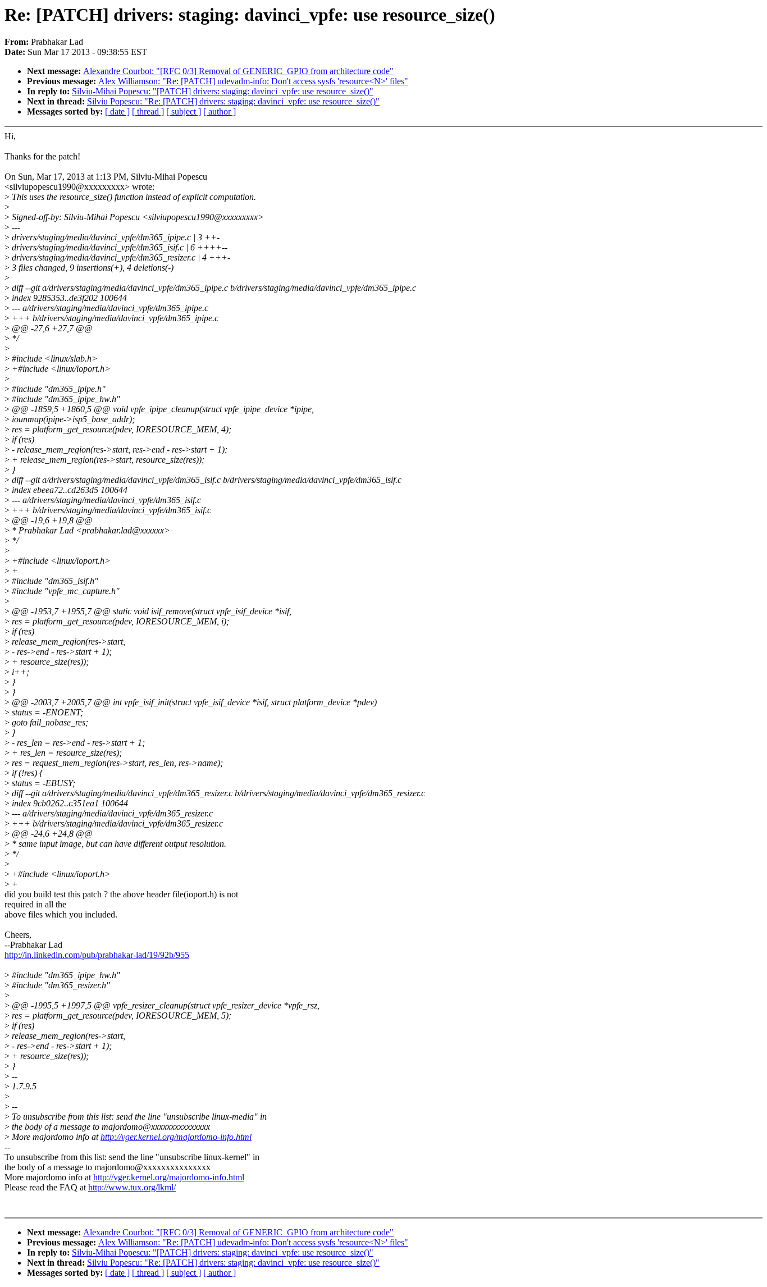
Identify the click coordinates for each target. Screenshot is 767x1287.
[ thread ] (148, 111)
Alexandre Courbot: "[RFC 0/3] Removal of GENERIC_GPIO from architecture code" (238, 71)
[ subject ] (183, 111)
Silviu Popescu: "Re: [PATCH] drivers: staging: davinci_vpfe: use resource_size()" (233, 101)
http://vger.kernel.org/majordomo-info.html (176, 1137)
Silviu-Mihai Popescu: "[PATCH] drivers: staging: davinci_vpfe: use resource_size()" (222, 91)
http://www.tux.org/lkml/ (132, 1187)
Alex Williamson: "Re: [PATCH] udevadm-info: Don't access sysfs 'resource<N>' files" (253, 81)
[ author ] (219, 111)
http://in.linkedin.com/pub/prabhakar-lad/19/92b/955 (96, 955)
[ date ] (117, 111)
